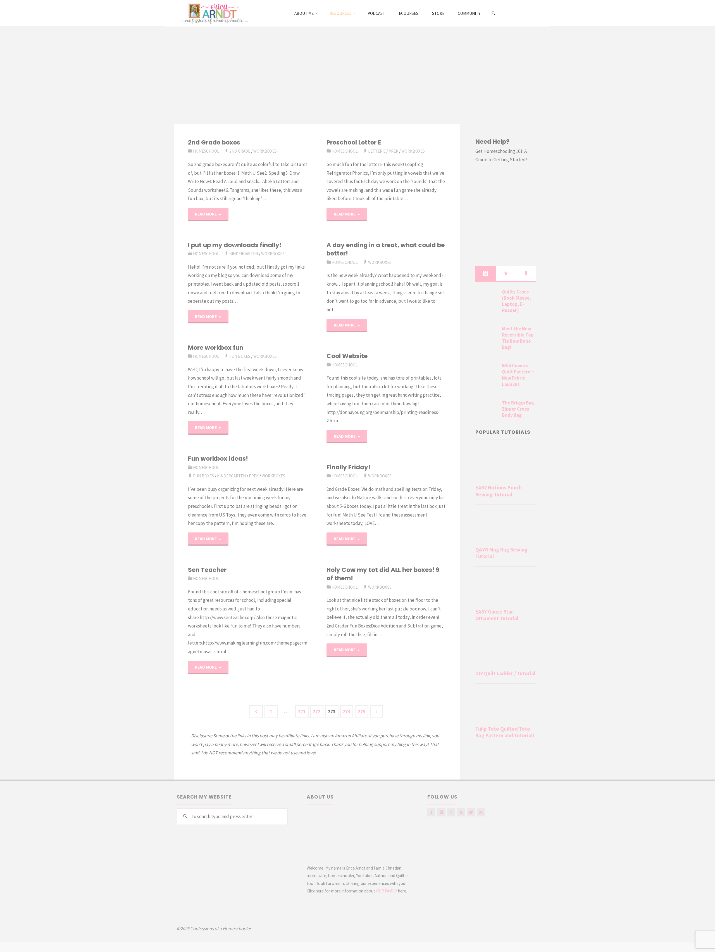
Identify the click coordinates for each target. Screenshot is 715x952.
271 (302, 712)
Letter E (376, 151)
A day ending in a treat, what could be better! (385, 249)
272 (316, 712)
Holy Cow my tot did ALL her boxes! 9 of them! (382, 573)
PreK (393, 151)
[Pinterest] (451, 812)
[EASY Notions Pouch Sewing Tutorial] (505, 464)
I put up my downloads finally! (235, 245)
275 (361, 712)
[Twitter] (471, 812)
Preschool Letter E (353, 142)
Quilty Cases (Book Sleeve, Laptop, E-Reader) (516, 301)
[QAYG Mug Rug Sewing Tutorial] (505, 527)
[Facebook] (431, 812)
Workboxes (265, 151)
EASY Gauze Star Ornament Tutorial (496, 615)
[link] (493, 13)
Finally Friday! (348, 467)
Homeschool (206, 151)
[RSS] (481, 812)
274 (346, 712)
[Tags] (526, 273)
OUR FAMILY (386, 891)
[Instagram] (441, 812)
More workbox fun (215, 347)
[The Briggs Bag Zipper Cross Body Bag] (486, 409)
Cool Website (347, 356)
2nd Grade (239, 151)
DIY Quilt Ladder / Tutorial (505, 673)
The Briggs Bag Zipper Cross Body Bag (518, 409)
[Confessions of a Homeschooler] (213, 13)
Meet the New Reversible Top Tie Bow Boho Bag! (518, 338)
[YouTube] (461, 812)
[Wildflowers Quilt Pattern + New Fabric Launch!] (486, 372)
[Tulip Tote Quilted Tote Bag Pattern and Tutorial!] (505, 706)
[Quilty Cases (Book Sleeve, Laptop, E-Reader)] (486, 298)
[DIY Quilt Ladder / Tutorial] (505, 650)
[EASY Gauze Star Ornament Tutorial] (505, 589)
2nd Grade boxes (214, 142)
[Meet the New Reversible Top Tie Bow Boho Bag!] (486, 335)
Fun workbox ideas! (218, 458)
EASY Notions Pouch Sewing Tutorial (498, 491)
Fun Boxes (239, 356)
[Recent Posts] (485, 273)
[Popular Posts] (506, 273)
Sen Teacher (207, 569)
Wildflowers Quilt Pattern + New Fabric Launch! (518, 375)
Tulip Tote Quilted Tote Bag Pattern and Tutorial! (505, 732)
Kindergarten (243, 253)
